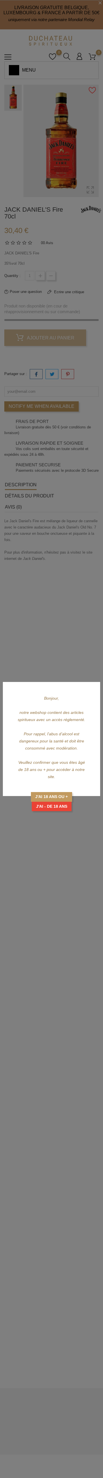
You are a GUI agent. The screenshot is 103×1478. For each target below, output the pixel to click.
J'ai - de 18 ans (51, 806)
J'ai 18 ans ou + (51, 796)
